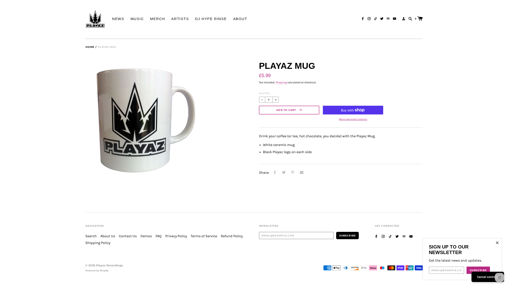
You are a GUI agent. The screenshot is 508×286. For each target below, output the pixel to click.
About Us (107, 236)
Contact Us (128, 236)
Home (90, 46)
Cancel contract (487, 277)
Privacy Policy (176, 236)
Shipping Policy (97, 243)
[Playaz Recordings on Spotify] (388, 18)
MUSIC (137, 19)
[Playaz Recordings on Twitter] (381, 18)
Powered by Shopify (97, 270)
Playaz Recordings (109, 265)
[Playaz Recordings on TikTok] (375, 18)
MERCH (157, 19)
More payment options (353, 119)
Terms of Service (204, 236)
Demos (146, 236)
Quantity (264, 93)
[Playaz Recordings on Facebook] (362, 18)
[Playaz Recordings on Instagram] (369, 18)
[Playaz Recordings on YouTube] (394, 18)
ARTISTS (180, 19)
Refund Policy (232, 236)
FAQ (159, 236)
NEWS (118, 19)
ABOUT (240, 19)
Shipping (281, 82)
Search (91, 236)
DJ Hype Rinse (211, 19)
